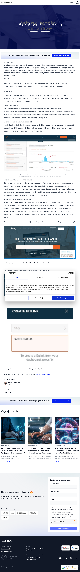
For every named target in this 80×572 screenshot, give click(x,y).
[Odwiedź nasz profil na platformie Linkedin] (66, 558)
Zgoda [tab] (16, 277)
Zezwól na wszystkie (63, 298)
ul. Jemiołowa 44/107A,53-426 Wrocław (33, 558)
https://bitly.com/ (43, 374)
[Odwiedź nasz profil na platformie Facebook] (77, 558)
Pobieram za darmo (60, 55)
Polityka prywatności (7, 567)
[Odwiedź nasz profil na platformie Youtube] (60, 558)
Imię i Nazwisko (54, 483)
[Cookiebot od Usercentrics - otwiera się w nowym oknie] (67, 273)
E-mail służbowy (54, 491)
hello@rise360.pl (6, 549)
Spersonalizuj (39, 298)
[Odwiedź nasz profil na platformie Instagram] (71, 558)
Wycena (71, 2)
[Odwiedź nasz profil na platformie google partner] (65, 547)
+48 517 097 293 (6, 551)
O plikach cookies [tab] (63, 277)
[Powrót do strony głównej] (40, 541)
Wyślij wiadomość (63, 528)
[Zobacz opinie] (9, 557)
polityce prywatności (60, 517)
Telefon (52, 499)
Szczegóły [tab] (40, 277)
